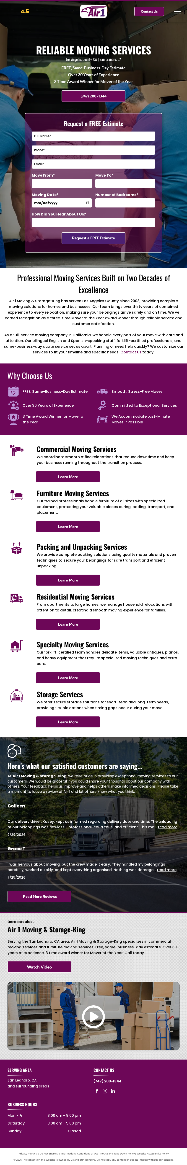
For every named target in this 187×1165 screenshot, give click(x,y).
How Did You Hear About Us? (59, 214)
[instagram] (104, 1092)
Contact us (130, 352)
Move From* (43, 175)
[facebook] (97, 1092)
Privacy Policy (26, 1153)
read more (167, 827)
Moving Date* (45, 194)
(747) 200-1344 (108, 1081)
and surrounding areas (28, 1086)
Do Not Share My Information (57, 1153)
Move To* (104, 175)
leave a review (45, 791)
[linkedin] (112, 1092)
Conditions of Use (87, 1153)
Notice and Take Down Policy (117, 1153)
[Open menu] (177, 11)
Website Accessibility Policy (153, 1153)
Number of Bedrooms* (116, 194)
